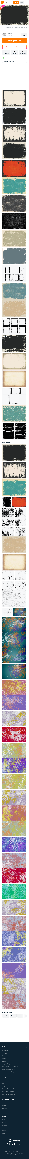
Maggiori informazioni (9, 60)
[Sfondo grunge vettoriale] (14, 237)
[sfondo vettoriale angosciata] (14, 220)
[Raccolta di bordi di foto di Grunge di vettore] (14, 395)
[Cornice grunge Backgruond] (14, 132)
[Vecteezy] (2, 2)
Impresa (4, 1125)
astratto (6, 1082)
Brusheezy (5, 1117)
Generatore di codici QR (8, 1138)
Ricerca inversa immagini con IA (10, 1133)
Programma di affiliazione (8, 1152)
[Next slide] (23, 1082)
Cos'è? (15, 58)
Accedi (21, 2)
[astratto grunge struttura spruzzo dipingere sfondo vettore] (14, 753)
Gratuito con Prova (14, 40)
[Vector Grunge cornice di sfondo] (14, 150)
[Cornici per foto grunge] (14, 272)
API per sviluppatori (7, 1130)
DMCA (3, 1150)
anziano (13, 1082)
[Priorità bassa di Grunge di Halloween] (14, 167)
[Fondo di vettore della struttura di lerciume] (14, 115)
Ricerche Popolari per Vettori (9, 1155)
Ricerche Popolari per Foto (8, 1158)
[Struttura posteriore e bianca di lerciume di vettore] (14, 656)
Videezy (4, 1122)
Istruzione (4, 1127)
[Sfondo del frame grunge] (14, 290)
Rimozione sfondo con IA (8, 1135)
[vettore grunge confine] (6, 501)
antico (20, 1082)
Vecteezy (4, 1119)
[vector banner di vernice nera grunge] (14, 430)
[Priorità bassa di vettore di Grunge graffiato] (14, 412)
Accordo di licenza (6, 1147)
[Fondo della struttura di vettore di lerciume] (14, 97)
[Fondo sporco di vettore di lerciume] (14, 202)
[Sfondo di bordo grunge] (14, 185)
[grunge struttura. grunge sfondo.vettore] (8, 522)
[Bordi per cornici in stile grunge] (14, 325)
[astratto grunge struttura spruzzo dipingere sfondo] (9, 678)
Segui (24, 35)
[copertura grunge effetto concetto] (8, 614)
